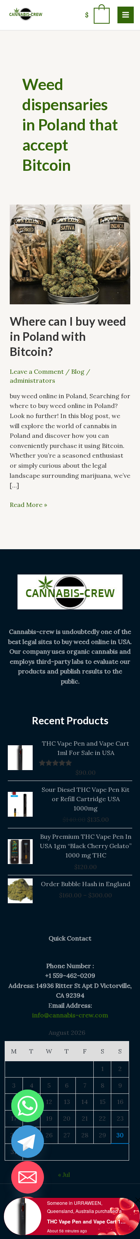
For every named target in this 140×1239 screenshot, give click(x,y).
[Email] (27, 1177)
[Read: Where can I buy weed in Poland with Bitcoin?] (70, 253)
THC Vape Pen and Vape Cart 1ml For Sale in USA (86, 1221)
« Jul (64, 1174)
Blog (77, 371)
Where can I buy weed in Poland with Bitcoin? (68, 336)
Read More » (28, 504)
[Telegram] (27, 1141)
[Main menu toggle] (125, 15)
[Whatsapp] (27, 1106)
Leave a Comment (37, 371)
